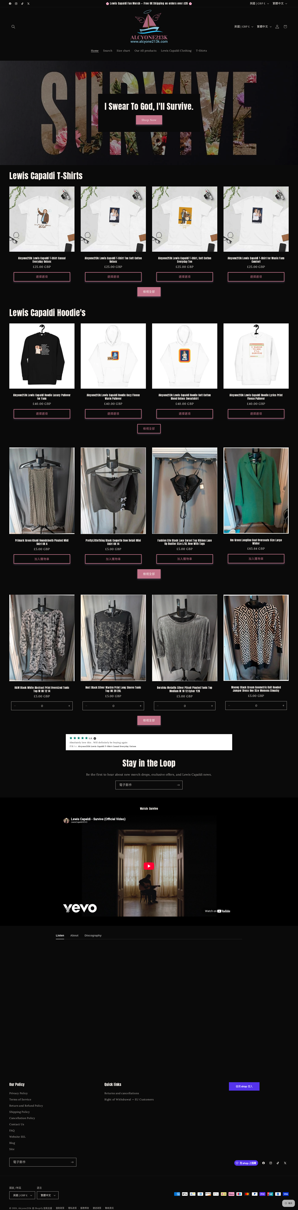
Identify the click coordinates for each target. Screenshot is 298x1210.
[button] (13, 27)
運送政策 (97, 1208)
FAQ (12, 1130)
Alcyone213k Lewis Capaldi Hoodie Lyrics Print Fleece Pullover (256, 397)
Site (12, 1149)
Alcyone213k (24, 1208)
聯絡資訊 (109, 1208)
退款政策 (60, 1208)
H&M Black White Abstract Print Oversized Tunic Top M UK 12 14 (42, 689)
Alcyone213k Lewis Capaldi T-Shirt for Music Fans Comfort (256, 260)
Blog (12, 1142)
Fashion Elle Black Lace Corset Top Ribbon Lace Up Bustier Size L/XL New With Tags (185, 542)
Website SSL (17, 1136)
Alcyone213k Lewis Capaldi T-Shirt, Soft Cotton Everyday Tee (184, 260)
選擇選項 (42, 277)
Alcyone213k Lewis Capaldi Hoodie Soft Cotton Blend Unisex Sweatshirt (185, 397)
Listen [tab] (60, 935)
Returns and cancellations (121, 1093)
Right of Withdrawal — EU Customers (129, 1099)
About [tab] (74, 935)
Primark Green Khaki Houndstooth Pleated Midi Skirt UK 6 (41, 542)
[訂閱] (178, 785)
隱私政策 (72, 1208)
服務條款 (84, 1208)
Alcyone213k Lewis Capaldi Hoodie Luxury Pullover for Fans (42, 397)
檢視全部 (149, 291)
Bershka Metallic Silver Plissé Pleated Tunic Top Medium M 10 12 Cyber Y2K (184, 689)
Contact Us (16, 1124)
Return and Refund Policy (26, 1105)
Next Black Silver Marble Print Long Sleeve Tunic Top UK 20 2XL (113, 689)
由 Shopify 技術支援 (42, 1208)
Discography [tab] (93, 935)
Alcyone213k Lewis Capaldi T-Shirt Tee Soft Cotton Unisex (113, 260)
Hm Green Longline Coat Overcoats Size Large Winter (256, 542)
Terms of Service (20, 1099)
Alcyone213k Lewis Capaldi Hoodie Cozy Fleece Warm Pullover (113, 397)
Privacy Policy (18, 1093)
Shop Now (149, 120)
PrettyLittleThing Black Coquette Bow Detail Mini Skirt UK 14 (113, 542)
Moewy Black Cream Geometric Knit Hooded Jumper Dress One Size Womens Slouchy (256, 689)
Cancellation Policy (22, 1118)
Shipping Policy (19, 1112)
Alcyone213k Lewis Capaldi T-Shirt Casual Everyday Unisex (41, 260)
